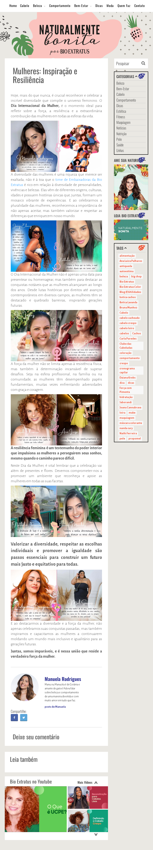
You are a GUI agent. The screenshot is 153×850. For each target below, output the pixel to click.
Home (13, 5)
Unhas (120, 150)
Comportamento (60, 5)
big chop (136, 276)
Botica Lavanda (128, 302)
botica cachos (128, 297)
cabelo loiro (127, 328)
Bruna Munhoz (128, 307)
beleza (124, 276)
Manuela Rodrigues (63, 678)
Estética (121, 111)
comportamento (130, 358)
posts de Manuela (55, 706)
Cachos (136, 333)
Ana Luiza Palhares (131, 261)
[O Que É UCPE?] (36, 809)
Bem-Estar (81, 5)
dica (122, 382)
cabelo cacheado (130, 318)
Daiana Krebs (127, 377)
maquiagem (127, 418)
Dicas (99, 5)
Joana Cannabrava (130, 407)
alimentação (127, 255)
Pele (119, 139)
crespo (124, 363)
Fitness (120, 116)
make (132, 412)
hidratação (126, 397)
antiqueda (126, 266)
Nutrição (121, 133)
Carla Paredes (128, 338)
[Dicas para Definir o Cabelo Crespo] (88, 821)
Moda (110, 5)
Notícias (121, 127)
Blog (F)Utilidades (130, 292)
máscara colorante (131, 423)
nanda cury (126, 428)
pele (122, 438)
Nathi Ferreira (128, 433)
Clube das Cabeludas (126, 345)
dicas (131, 382)
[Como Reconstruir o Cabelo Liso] (88, 797)
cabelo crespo (128, 323)
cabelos (124, 333)
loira (122, 412)
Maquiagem (123, 122)
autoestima (126, 271)
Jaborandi (126, 402)
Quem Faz (124, 5)
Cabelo (24, 5)
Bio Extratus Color (130, 287)
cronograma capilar (127, 370)
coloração (125, 353)
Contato (139, 5)
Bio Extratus (127, 281)
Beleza (37, 5)
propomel (134, 438)
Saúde (120, 144)
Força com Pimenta (126, 390)
